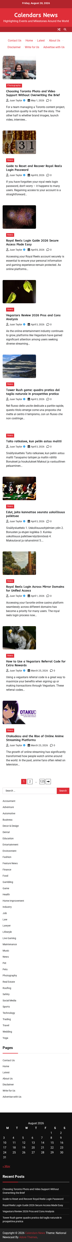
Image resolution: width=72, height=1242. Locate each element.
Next (48, 781)
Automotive (9, 813)
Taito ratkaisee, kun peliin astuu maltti (34, 441)
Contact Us (14, 40)
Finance (7, 869)
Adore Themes (28, 1237)
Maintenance (10, 944)
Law (5, 919)
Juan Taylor (15, 100)
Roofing (7, 988)
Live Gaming (9, 938)
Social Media (9, 1000)
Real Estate (9, 981)
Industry (7, 906)
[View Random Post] (59, 29)
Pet (4, 963)
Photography (14, 85)
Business (7, 819)
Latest (41, 40)
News (10, 160)
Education (8, 838)
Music (6, 950)
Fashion (7, 857)
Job (5, 913)
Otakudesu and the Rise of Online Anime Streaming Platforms (35, 738)
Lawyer (7, 925)
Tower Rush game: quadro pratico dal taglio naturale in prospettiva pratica (33, 392)
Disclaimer (14, 47)
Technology (9, 1013)
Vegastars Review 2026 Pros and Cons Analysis (28, 1211)
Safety (6, 994)
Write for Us (32, 47)
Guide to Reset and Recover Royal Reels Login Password (33, 1199)
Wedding (7, 1031)
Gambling (8, 882)
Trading (7, 1019)
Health (6, 894)
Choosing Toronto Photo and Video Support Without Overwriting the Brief (33, 93)
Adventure (8, 807)
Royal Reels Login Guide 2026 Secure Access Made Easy (33, 1205)
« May (6, 1166)
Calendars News (36, 14)
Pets (5, 969)
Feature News (10, 863)
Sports (6, 1006)
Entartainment (10, 844)
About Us (54, 40)
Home (29, 40)
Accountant (9, 801)
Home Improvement (13, 900)
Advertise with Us (53, 47)
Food (5, 875)
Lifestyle (7, 931)
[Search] (65, 29)
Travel (6, 1025)
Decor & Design (11, 825)
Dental (6, 832)
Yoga (5, 1038)
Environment (9, 850)
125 (42, 781)
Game (6, 888)
